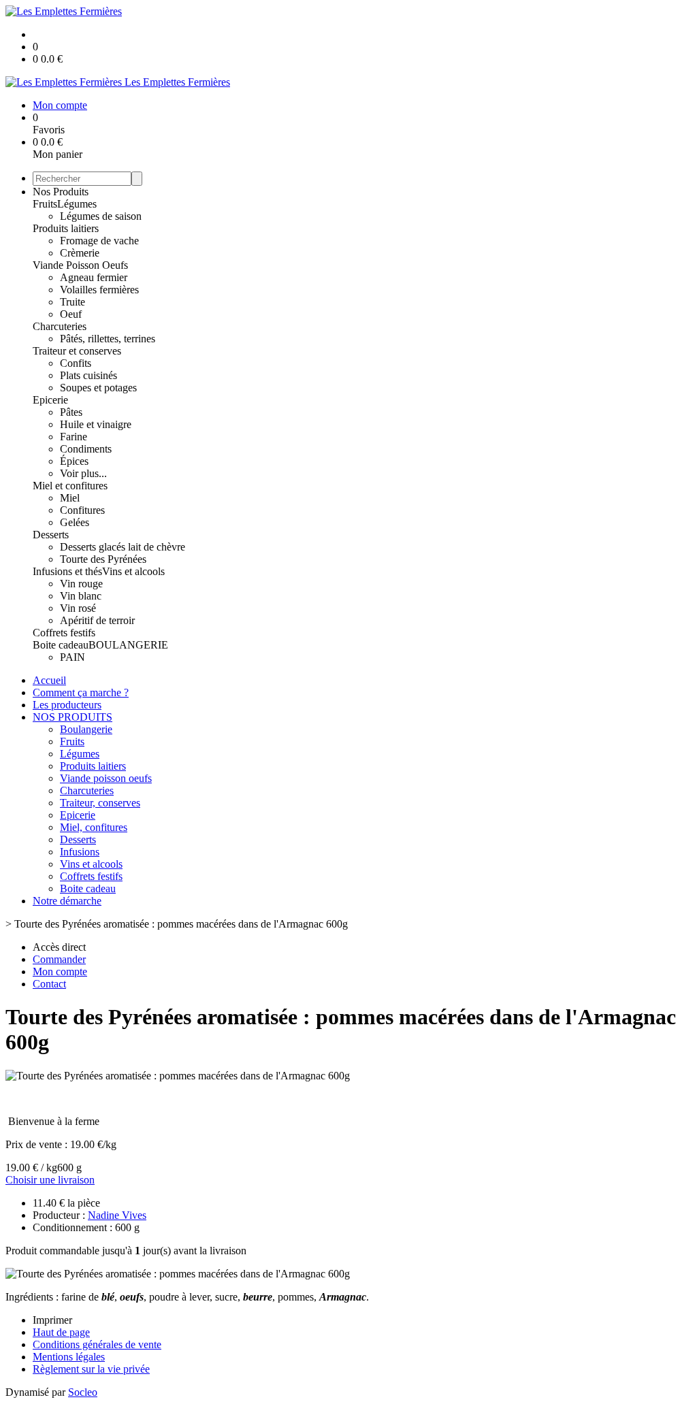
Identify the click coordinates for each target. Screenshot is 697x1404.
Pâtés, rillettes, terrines (107, 338)
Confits (75, 363)
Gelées (74, 522)
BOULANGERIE (128, 645)
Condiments (86, 449)
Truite (72, 302)
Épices (74, 461)
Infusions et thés (67, 571)
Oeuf (71, 314)
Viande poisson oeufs (106, 778)
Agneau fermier (93, 277)
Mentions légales (69, 1356)
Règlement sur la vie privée (91, 1369)
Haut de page (61, 1332)
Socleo (82, 1392)
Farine (73, 436)
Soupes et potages (98, 387)
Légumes (77, 204)
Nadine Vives (117, 1215)
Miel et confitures (70, 485)
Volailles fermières (99, 289)
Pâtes (71, 412)
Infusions (79, 852)
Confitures (82, 510)
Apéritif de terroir (97, 620)
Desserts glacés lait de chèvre (122, 547)
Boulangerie (86, 729)
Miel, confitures (93, 827)
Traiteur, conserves (100, 803)
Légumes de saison (101, 216)
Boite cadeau (60, 645)
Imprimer (52, 1320)
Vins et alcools (133, 571)
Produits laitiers (66, 228)
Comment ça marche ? (81, 692)
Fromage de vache (99, 240)
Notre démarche (67, 901)
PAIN (72, 657)
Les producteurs (67, 705)
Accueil (49, 680)
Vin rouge (81, 583)
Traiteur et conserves (77, 351)
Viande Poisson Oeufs (80, 265)
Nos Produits (60, 191)
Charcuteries (59, 326)
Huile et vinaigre (95, 424)
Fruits (45, 204)
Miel (70, 498)
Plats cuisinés (88, 375)
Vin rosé (78, 608)
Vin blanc (80, 596)
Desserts (51, 534)
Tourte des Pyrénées (103, 559)
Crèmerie (79, 253)
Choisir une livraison (50, 1180)
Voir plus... (83, 473)
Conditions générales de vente (97, 1344)
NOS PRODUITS (72, 717)
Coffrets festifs (64, 632)
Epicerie (50, 400)
